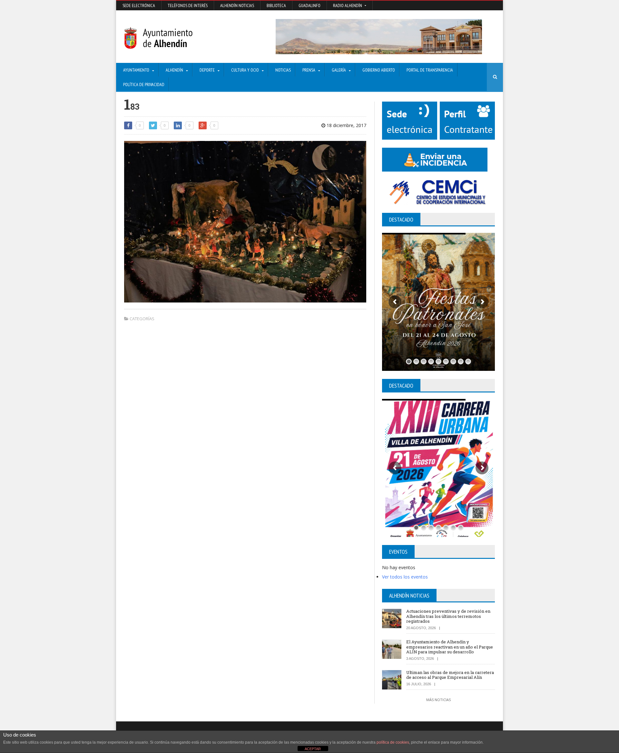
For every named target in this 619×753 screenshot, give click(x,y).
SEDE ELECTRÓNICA (139, 5)
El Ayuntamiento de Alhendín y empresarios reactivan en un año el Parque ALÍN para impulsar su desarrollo (449, 647)
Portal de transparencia (430, 70)
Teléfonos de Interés (188, 5)
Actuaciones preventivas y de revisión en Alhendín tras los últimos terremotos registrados (448, 616)
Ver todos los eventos (405, 577)
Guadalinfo (309, 5)
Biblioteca (276, 5)
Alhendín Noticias (237, 5)
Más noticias (438, 699)
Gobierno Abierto (378, 70)
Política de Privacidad (143, 84)
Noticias (283, 70)
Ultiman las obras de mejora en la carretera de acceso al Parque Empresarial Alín (450, 674)
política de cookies (393, 742)
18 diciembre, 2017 (345, 125)
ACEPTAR (313, 749)
